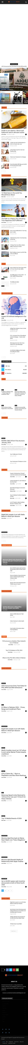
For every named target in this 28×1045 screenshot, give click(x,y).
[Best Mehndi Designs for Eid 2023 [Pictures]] (5, 490)
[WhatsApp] (17, 969)
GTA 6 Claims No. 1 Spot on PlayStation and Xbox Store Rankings (13, 774)
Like (26, 366)
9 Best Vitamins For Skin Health (17, 621)
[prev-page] (2, 171)
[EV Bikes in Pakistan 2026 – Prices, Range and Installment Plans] (11, 97)
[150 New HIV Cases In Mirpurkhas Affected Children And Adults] (14, 602)
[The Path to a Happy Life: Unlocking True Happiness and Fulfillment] (14, 210)
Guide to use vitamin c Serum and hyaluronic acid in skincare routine (12, 131)
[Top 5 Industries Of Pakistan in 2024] (5, 463)
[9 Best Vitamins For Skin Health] (5, 623)
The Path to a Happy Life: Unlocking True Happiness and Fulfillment (13, 219)
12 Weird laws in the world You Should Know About (11, 194)
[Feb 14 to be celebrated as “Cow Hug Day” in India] (5, 232)
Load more (13, 931)
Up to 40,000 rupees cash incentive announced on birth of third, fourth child (18, 569)
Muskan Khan (12, 491)
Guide (3, 271)
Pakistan (3, 438)
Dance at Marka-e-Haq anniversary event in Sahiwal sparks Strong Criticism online (18, 577)
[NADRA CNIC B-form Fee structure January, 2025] (14, 430)
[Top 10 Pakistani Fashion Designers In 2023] (5, 497)
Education (4, 83)
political (3, 747)
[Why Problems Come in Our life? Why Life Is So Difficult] (5, 254)
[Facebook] (7, 969)
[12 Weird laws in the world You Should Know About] (14, 184)
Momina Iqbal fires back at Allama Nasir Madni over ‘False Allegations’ (13, 839)
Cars (2, 389)
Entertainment (4, 532)
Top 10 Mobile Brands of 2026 (11, 818)
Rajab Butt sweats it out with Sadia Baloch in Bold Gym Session (13, 515)
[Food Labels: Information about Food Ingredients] (5, 630)
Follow (25, 369)
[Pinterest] (14, 969)
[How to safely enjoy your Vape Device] (5, 616)
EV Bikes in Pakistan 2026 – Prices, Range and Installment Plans (7, 393)
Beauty (3, 128)
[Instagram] (6, 1029)
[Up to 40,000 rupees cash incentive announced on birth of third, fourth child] (5, 570)
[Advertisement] (14, 19)
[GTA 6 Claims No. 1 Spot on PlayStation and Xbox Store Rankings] (14, 765)
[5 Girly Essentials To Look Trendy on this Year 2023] (5, 482)
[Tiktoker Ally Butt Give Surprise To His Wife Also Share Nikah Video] (5, 918)
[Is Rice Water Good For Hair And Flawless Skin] (5, 151)
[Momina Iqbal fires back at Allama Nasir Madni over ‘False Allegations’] (14, 830)
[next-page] (5, 171)
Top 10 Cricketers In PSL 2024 (14, 650)
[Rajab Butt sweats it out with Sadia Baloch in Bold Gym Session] (14, 526)
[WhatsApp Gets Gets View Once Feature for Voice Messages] (5, 345)
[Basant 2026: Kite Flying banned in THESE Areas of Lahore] (5, 584)
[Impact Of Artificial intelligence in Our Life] (14, 305)
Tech (3, 313)
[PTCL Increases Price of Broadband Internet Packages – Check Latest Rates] (5, 337)
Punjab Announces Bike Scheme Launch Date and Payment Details (20, 408)
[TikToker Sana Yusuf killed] (5, 926)
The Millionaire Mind (14, 282)
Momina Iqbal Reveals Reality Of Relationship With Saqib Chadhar (12, 860)
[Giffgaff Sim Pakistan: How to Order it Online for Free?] (5, 330)
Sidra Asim (3, 196)
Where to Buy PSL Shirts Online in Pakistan (14, 658)
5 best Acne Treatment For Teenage (18, 157)
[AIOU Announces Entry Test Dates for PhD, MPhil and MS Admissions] (14, 79)
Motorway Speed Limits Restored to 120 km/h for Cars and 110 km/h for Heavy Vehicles (14, 561)
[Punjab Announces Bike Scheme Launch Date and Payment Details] (21, 402)
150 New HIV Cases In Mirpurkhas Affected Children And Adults (12, 607)
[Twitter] (10, 969)
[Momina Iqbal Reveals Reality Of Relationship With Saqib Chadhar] (14, 851)
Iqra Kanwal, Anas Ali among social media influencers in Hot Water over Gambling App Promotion (18, 911)
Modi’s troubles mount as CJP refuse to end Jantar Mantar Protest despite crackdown (13, 752)
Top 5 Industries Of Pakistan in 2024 (18, 461)
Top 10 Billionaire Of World (16, 454)
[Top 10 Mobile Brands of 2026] (14, 810)
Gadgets (3, 771)
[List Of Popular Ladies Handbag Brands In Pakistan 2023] (5, 504)
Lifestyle (3, 190)
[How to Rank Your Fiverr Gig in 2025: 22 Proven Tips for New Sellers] (5, 269)
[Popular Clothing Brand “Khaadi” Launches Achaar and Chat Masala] (5, 475)
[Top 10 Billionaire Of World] (5, 456)
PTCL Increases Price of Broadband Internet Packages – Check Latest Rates (18, 337)
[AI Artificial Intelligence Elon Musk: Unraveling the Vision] (5, 352)
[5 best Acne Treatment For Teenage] (5, 159)
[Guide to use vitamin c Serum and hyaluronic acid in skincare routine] (14, 120)
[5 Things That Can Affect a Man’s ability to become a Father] (5, 247)
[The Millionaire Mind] (5, 284)
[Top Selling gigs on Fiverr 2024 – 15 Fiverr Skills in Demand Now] (5, 276)
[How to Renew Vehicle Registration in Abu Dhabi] (7, 402)
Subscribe (24, 373)
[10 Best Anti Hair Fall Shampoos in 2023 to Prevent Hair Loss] (5, 144)
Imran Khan (3, 134)
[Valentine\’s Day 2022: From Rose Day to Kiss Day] (5, 239)
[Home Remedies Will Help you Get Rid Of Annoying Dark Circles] (5, 166)
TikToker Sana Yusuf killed (16, 923)
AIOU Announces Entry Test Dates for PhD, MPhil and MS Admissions (13, 686)
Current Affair (4, 878)
